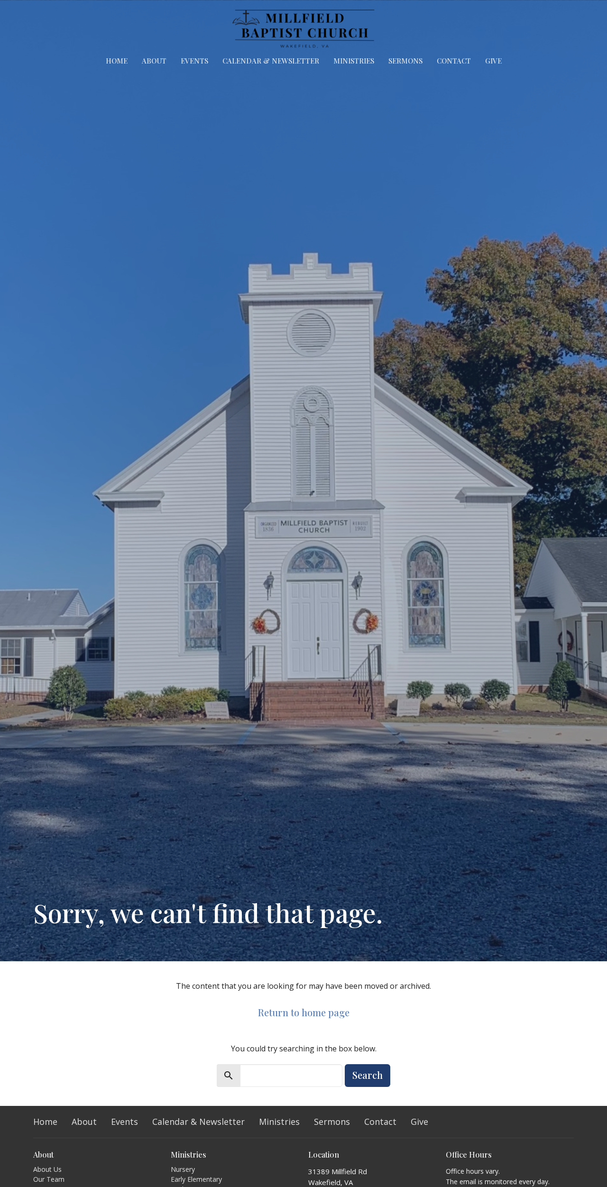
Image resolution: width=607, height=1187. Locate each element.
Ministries (353, 60)
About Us (47, 1169)
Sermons (405, 60)
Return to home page (303, 1012)
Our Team (48, 1179)
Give (493, 60)
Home (117, 60)
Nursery (183, 1169)
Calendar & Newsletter (270, 60)
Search (367, 1074)
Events (194, 60)
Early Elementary (196, 1179)
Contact (454, 60)
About (154, 60)
